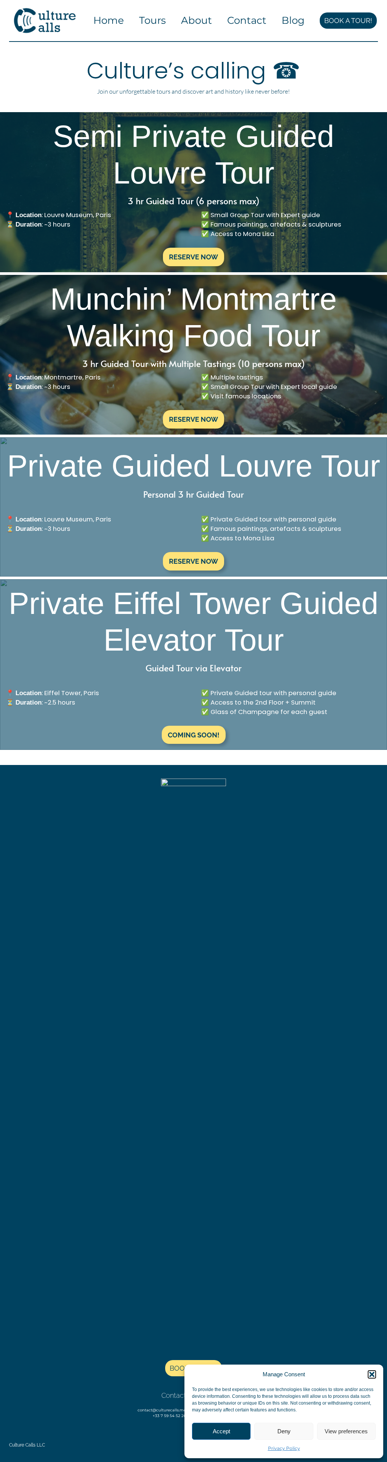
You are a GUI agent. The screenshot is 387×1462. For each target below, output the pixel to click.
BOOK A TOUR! (348, 21)
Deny (284, 1431)
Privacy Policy (284, 1448)
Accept (221, 1431)
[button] (372, 1374)
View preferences (346, 1431)
